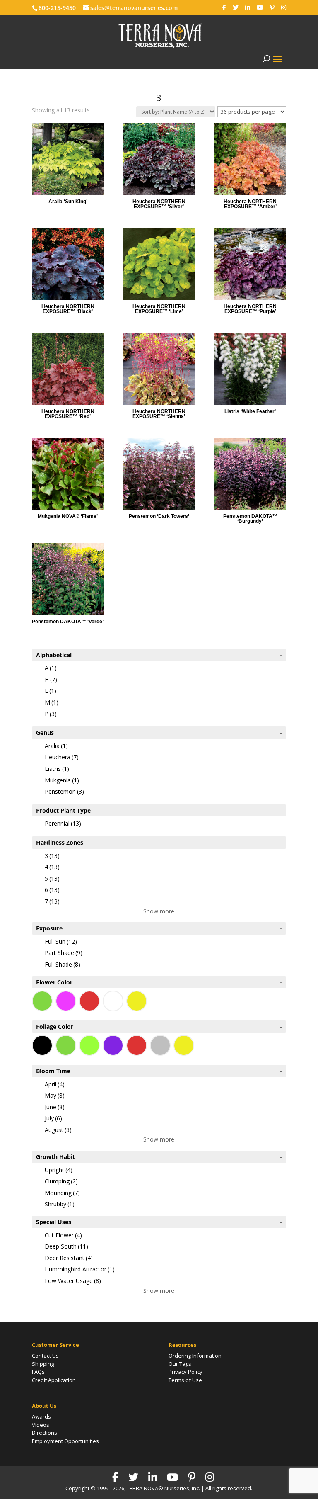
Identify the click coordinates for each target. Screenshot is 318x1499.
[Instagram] (283, 7)
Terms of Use (185, 1380)
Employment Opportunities (65, 1441)
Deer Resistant (69, 1258)
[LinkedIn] (247, 7)
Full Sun (61, 941)
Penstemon (64, 791)
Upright (58, 1170)
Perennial (63, 823)
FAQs (38, 1371)
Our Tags (180, 1364)
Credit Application (54, 1380)
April (55, 1084)
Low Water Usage (73, 1281)
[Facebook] (224, 7)
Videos (40, 1425)
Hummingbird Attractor (80, 1269)
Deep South (66, 1246)
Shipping (43, 1364)
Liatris (57, 769)
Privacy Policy (185, 1371)
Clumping (61, 1181)
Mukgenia (62, 780)
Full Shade (62, 964)
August (58, 1130)
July (53, 1118)
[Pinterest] (272, 7)
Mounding (62, 1193)
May (55, 1095)
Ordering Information (195, 1355)
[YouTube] (260, 7)
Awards (41, 1416)
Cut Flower (63, 1235)
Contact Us (45, 1355)
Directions (44, 1432)
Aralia (56, 746)
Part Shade (63, 953)
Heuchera (62, 757)
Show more (158, 911)
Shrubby (60, 1204)
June (55, 1107)
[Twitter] (235, 7)
